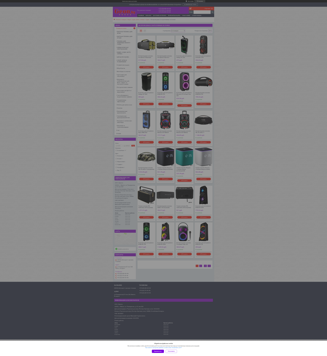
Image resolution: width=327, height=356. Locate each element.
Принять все (158, 351)
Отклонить (171, 351)
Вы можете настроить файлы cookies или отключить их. (162, 347)
